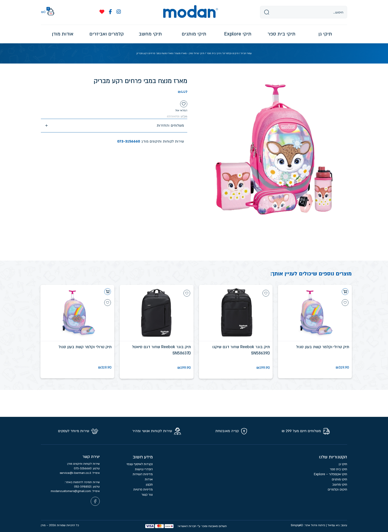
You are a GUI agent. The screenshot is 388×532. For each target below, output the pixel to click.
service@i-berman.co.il (76, 473)
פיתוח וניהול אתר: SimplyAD (308, 525)
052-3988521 (83, 487)
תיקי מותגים (339, 479)
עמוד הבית (246, 53)
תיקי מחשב (339, 484)
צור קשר (147, 494)
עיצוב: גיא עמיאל (337, 525)
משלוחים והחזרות (170, 125)
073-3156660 (128, 141)
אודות (149, 479)
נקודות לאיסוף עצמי (140, 464)
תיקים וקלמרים (231, 53)
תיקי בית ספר (214, 53)
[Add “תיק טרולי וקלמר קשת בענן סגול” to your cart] (345, 291)
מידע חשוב (143, 457)
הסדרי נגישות (144, 469)
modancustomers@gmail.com (71, 491)
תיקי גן (343, 464)
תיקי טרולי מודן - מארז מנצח (189, 53)
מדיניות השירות (143, 474)
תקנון (149, 484)
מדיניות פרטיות (142, 489)
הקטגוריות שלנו (333, 457)
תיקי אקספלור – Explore (330, 474)
